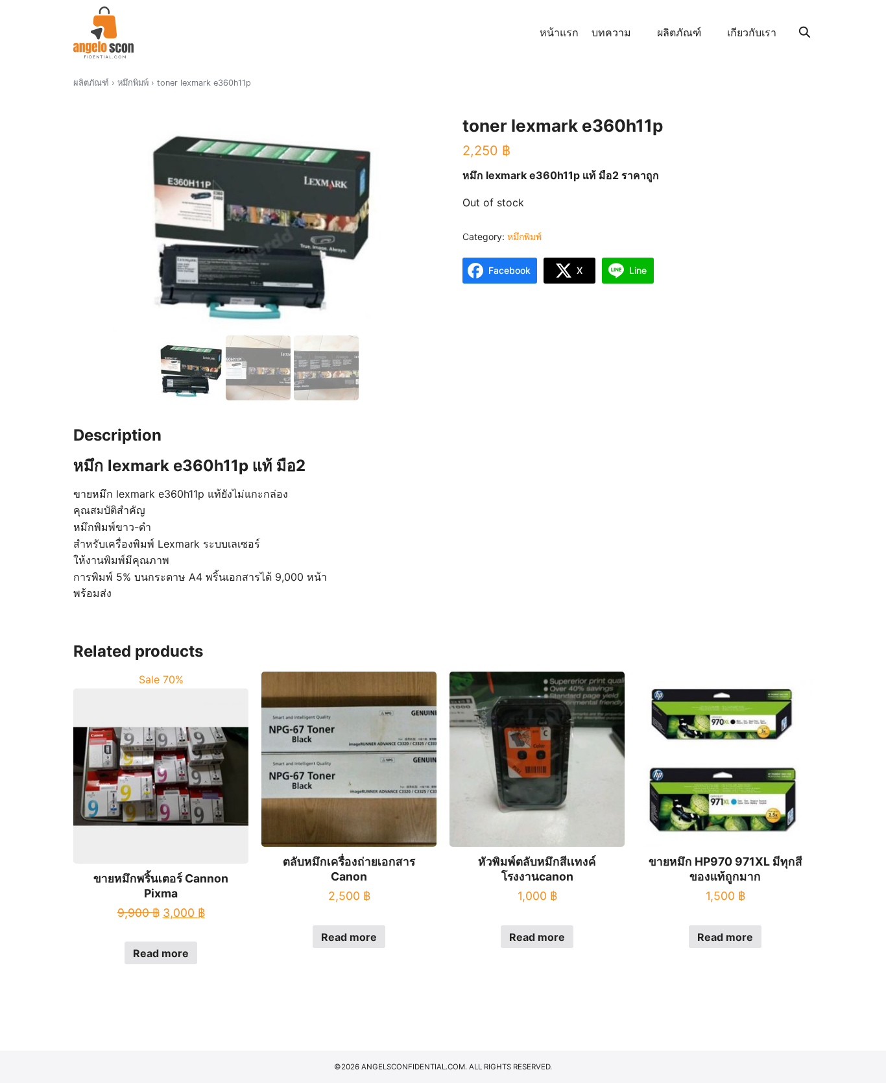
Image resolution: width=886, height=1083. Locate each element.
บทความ (611, 32)
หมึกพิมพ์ (133, 83)
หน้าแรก (559, 32)
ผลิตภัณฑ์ (679, 32)
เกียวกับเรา (751, 32)
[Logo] (103, 32)
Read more (161, 953)
